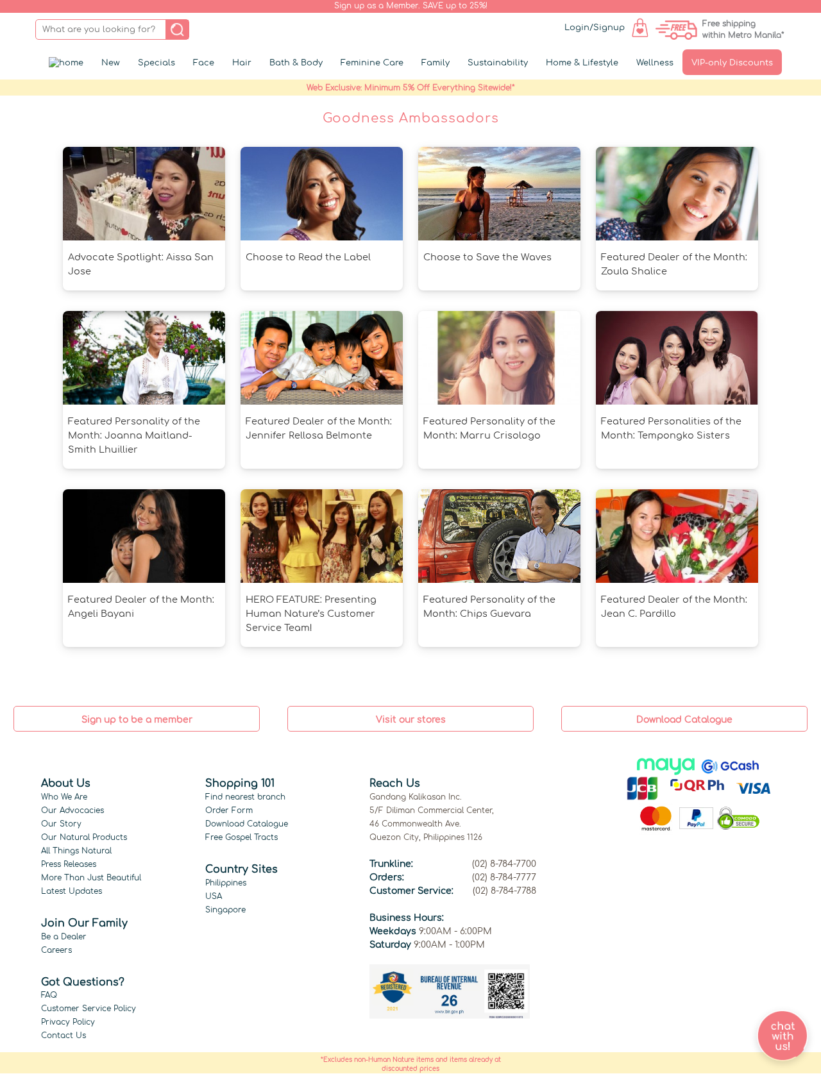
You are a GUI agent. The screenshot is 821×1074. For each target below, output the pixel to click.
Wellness (654, 62)
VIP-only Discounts (732, 62)
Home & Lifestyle (582, 62)
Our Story (61, 823)
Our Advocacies (72, 810)
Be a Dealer (64, 936)
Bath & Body (296, 62)
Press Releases (68, 864)
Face (203, 62)
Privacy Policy (68, 1022)
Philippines (225, 882)
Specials (156, 62)
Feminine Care (372, 62)
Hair (241, 62)
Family (435, 62)
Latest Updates (71, 891)
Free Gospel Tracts (241, 837)
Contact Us (63, 1035)
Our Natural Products (84, 837)
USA (213, 896)
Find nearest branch (245, 797)
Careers (56, 950)
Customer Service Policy (88, 1008)
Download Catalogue (246, 823)
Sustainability (498, 62)
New (110, 62)
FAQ (49, 995)
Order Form (229, 810)
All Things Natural (76, 850)
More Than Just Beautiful (91, 877)
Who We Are (64, 797)
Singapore (225, 909)
